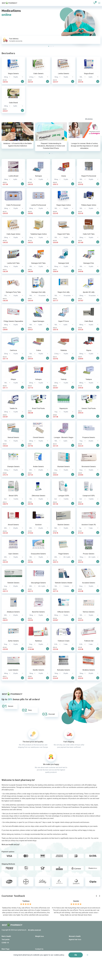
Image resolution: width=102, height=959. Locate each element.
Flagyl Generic (63, 554)
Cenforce (13, 350)
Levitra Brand (13, 176)
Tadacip (63, 379)
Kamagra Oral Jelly (38, 292)
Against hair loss (75, 939)
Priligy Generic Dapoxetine (13, 321)
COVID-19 (5, 943)
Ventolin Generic (13, 583)
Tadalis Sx (13, 408)
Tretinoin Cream (63, 641)
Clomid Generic (38, 437)
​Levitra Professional (38, 205)
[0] (94, 3)
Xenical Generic (13, 437)
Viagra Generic (13, 73)
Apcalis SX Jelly (88, 292)
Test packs (6, 939)
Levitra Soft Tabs (13, 263)
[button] (48, 46)
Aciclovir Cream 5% (89, 525)
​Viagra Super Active (63, 205)
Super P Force (63, 321)
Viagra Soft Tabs (63, 234)
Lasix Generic (13, 670)
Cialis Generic (38, 73)
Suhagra (38, 379)
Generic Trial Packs (89, 408)
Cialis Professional (13, 205)
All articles (89, 119)
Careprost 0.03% (89, 496)
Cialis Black (88, 321)
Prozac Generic (88, 554)
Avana (63, 176)
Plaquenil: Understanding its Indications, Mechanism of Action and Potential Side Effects (51, 146)
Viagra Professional (88, 176)
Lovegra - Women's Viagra (63, 437)
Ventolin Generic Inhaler (63, 583)
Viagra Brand (88, 73)
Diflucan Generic (63, 612)
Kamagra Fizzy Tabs (13, 292)
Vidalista (63, 350)
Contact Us (39, 949)
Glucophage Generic (38, 583)
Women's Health (75, 936)
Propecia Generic (88, 437)
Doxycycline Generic (38, 554)
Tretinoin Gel (88, 641)
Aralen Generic (38, 466)
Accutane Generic (88, 583)
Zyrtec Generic (13, 641)
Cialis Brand (13, 103)
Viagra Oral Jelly (64, 292)
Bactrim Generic (63, 525)
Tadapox (89, 379)
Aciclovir (38, 525)
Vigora (88, 350)
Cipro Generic (13, 554)
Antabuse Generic (13, 612)
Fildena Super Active (88, 205)
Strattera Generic (88, 670)
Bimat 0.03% (13, 496)
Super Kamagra (38, 321)
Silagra (13, 379)
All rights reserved (34, 930)
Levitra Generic (63, 73)
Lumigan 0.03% (63, 496)
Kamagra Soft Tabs (38, 263)
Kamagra (38, 176)
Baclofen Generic (38, 612)
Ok (75, 955)
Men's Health (6, 936)
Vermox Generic (89, 612)
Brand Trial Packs (38, 408)
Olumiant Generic (63, 466)
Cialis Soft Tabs (89, 234)
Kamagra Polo (88, 263)
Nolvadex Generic (63, 670)
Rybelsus (38, 641)
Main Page (5, 949)
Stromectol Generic (89, 466)
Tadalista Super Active (38, 234)
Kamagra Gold (63, 263)
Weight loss (39, 936)
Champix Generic (13, 466)
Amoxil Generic (13, 525)
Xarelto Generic (38, 670)
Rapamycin (64, 408)
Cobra (38, 350)
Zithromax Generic (38, 496)
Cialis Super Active (13, 234)
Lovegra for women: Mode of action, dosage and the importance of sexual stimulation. (84, 146)
